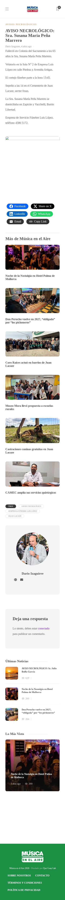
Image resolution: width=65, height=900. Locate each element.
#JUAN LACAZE (14, 516)
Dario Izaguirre (12, 46)
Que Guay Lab (49, 868)
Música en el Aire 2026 (19, 868)
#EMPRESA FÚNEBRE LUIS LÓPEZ (22, 511)
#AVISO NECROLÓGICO (31, 506)
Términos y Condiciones (25, 882)
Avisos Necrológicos (21, 24)
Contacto (42, 875)
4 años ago (26, 46)
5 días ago (16, 783)
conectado (43, 628)
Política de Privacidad (24, 890)
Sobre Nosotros (19, 875)
